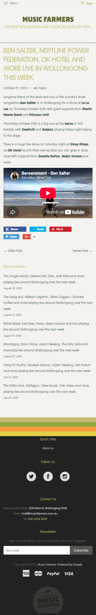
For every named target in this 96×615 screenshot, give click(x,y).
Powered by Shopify (70, 564)
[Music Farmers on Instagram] (65, 476)
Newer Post (80, 250)
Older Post (15, 250)
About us (48, 448)
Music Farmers (47, 564)
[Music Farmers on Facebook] (48, 476)
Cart (89, 3)
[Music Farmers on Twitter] (31, 476)
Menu (13, 3)
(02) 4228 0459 (37, 519)
